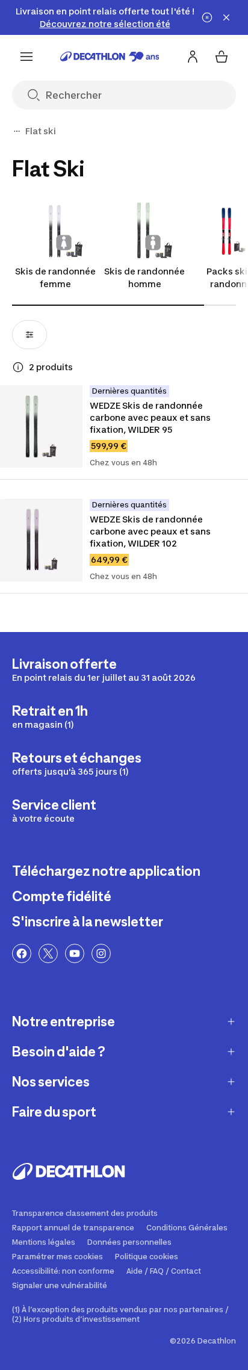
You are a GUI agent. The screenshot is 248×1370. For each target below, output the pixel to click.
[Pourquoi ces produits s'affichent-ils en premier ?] (18, 367)
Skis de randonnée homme (144, 277)
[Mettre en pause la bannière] (207, 17)
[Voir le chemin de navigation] (17, 131)
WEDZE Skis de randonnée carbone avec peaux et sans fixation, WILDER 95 (151, 417)
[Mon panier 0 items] (221, 56)
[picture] (41, 426)
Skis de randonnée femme (55, 277)
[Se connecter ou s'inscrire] (192, 56)
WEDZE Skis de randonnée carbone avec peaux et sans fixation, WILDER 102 (151, 531)
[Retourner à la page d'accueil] (110, 56)
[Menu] (26, 56)
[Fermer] (226, 17)
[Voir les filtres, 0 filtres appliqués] (29, 334)
